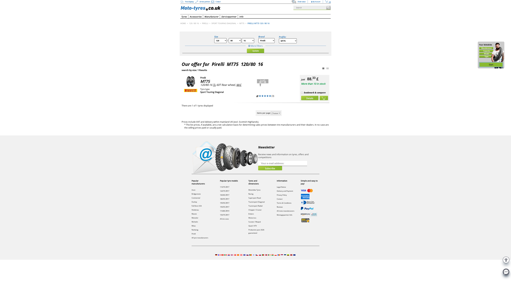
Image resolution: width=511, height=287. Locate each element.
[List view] (323, 68)
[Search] (328, 8)
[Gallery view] (327, 68)
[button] (506, 259)
